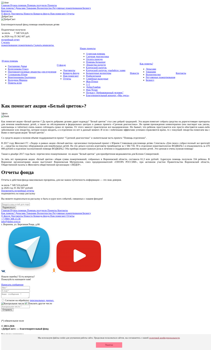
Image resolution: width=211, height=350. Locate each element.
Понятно (109, 345)
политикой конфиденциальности (164, 338)
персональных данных (42, 300)
